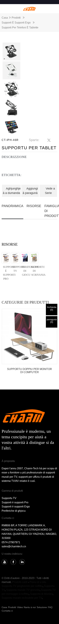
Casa (5, 17)
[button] (52, 333)
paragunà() (52, 320)
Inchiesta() (51, 308)
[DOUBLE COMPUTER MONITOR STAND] (29, 336)
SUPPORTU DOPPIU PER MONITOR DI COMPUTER (29, 371)
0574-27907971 (11, 542)
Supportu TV (9, 498)
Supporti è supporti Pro (15, 502)
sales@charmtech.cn (14, 546)
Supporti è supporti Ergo (16, 22)
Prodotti (16, 17)
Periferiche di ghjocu (14, 510)
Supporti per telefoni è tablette (20, 27)
